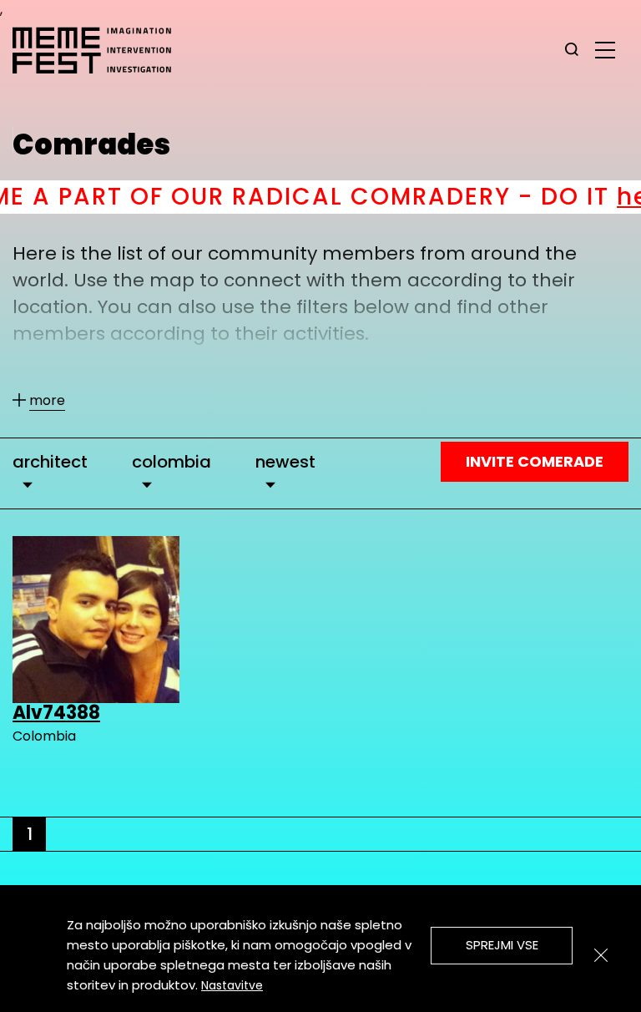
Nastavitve (232, 985)
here (606, 196)
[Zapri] (601, 955)
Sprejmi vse (502, 945)
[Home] (100, 50)
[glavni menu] (605, 49)
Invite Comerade (534, 461)
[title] (571, 50)
